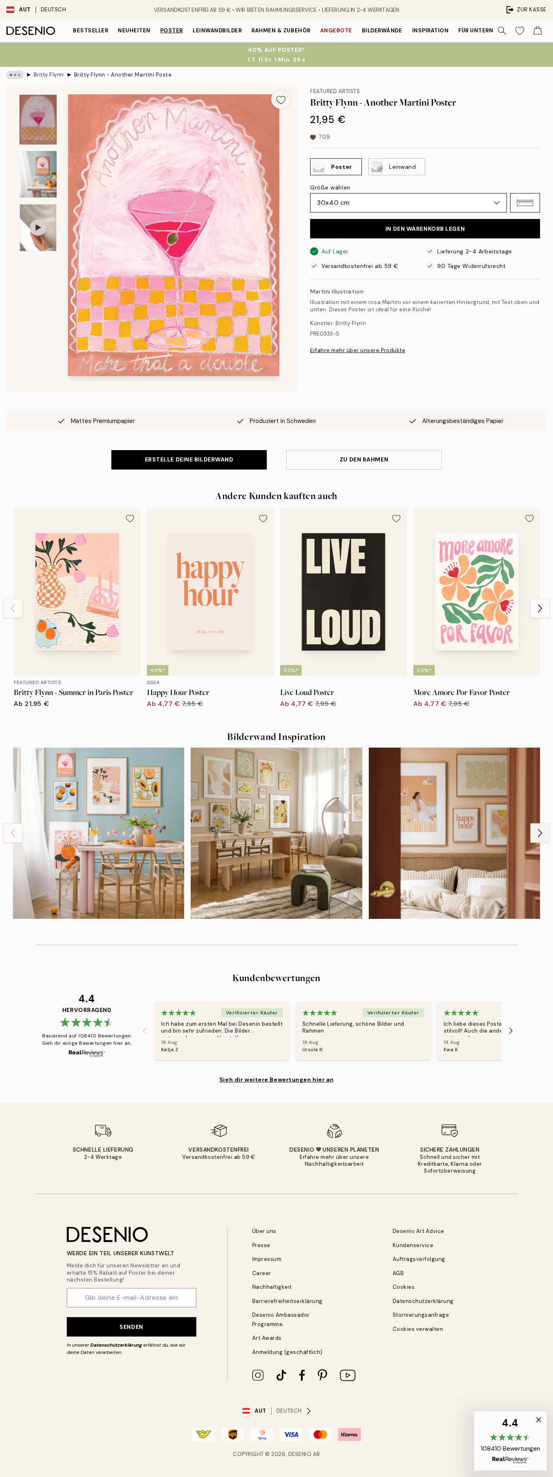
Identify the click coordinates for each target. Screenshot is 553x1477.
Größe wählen (330, 187)
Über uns (264, 1231)
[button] (525, 203)
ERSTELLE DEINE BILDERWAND (189, 459)
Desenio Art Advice (419, 1231)
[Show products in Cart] (538, 30)
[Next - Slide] (540, 608)
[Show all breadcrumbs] (14, 75)
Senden (131, 1326)
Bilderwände (382, 30)
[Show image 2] (38, 174)
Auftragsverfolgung (419, 1259)
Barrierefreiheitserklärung (287, 1301)
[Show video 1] (38, 227)
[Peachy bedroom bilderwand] (454, 833)
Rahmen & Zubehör (280, 30)
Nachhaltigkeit (272, 1287)
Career (261, 1273)
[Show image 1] (38, 120)
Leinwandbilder (217, 30)
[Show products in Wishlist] (520, 30)
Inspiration (430, 30)
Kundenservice (413, 1245)
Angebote (336, 30)
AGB (398, 1273)
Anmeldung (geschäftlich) (287, 1352)
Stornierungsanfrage (421, 1314)
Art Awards (267, 1338)
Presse (261, 1245)
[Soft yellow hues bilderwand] (276, 833)
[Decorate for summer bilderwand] (98, 833)
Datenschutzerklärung (116, 1345)
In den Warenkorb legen (425, 228)
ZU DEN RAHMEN (364, 459)
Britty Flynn (49, 74)
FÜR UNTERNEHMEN (486, 30)
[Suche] (502, 30)
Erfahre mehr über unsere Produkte (357, 350)
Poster (171, 30)
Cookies (404, 1287)
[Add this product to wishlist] (281, 99)
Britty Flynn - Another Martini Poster (122, 74)
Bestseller (90, 30)
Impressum (267, 1259)
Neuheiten (134, 30)
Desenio (300, 1454)
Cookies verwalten (418, 1329)
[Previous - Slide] (13, 608)
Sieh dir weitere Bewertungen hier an (276, 1079)
